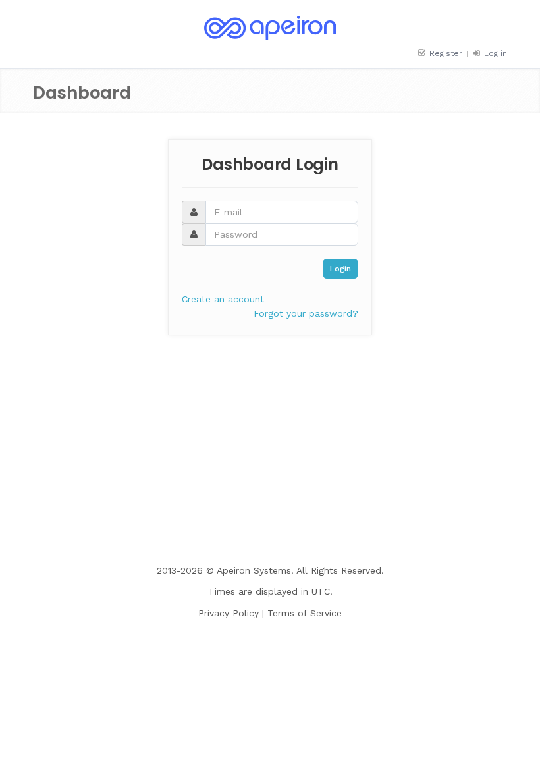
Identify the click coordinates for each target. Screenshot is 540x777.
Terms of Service (304, 613)
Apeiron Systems (254, 570)
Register (444, 53)
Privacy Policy (228, 613)
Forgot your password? (306, 313)
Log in (494, 53)
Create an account (223, 299)
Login (340, 268)
